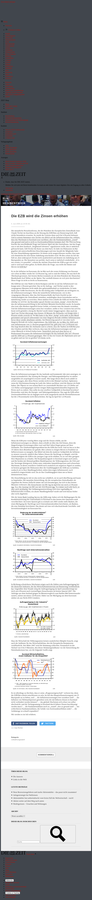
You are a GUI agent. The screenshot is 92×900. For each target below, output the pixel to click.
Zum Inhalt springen (8, 2)
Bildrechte (9, 880)
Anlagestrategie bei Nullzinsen (25, 795)
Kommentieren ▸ (46, 755)
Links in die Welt (20, 779)
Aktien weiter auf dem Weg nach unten (28, 801)
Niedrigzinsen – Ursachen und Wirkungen (30, 804)
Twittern (49, 723)
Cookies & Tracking (12, 893)
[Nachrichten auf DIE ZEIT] (13, 176)
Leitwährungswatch (18, 740)
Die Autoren (18, 777)
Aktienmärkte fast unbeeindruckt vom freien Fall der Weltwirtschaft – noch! (43, 798)
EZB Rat (23, 267)
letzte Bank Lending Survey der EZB (32, 497)
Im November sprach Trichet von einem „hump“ (47, 302)
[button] (4, 22)
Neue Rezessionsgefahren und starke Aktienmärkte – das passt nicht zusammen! (45, 792)
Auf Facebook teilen (25, 723)
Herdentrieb (14, 203)
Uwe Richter (18, 728)
